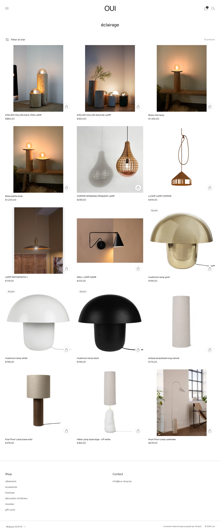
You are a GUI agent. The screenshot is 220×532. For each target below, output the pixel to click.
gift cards (10, 509)
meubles (9, 504)
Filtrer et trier (18, 39)
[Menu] (7, 8)
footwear (10, 492)
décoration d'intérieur (16, 498)
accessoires (11, 487)
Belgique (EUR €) (14, 526)
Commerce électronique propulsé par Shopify (182, 526)
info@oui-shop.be (122, 481)
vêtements (10, 481)
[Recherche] (213, 8)
